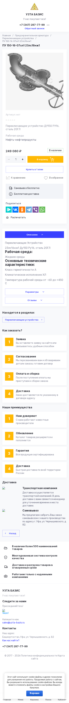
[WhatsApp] (42, 210)
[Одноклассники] (22, 210)
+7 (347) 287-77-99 (32, 25)
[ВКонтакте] (15, 210)
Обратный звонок (35, 28)
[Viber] (35, 210)
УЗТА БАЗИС (34, 14)
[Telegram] (29, 210)
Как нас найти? (10, 640)
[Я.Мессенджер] (9, 210)
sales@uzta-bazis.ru (13, 622)
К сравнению (18, 177)
